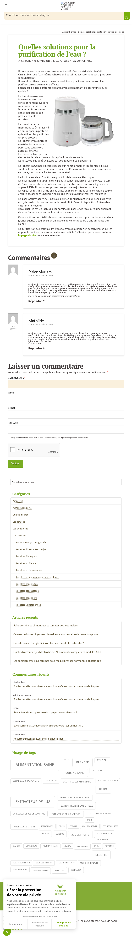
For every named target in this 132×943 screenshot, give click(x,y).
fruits (61, 826)
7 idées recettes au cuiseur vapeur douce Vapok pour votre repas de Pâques (56, 686)
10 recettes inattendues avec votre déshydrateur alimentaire (48, 725)
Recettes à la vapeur (26, 556)
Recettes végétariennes (28, 604)
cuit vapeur (97, 770)
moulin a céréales (50, 846)
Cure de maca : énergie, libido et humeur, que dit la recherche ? (48, 643)
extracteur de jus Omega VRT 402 (29, 813)
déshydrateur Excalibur (108, 781)
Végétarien (76, 870)
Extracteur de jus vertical (66, 814)
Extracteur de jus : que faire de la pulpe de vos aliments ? (45, 712)
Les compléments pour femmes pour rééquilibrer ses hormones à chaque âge (57, 660)
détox (103, 789)
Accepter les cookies (63, 924)
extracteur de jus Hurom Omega (75, 797)
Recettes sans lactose (27, 590)
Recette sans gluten (66, 863)
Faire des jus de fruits (24, 826)
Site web (13, 422)
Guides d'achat (20, 514)
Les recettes (19, 535)
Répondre (35, 301)
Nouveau (67, 846)
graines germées (110, 826)
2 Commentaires (83, 60)
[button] (7, 932)
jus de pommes (102, 840)
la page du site (27, 235)
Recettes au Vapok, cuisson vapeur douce (37, 577)
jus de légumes (104, 833)
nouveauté (82, 846)
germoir (73, 826)
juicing (60, 833)
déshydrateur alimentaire (77, 781)
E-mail (12, 407)
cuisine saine (74, 773)
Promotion (109, 846)
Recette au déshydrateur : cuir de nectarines (38, 738)
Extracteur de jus (32, 801)
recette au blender (21, 863)
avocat (66, 760)
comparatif (102, 760)
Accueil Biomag (69, 31)
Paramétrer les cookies (39, 924)
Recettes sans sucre (26, 597)
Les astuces (62, 60)
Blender (82, 762)
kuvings (16, 846)
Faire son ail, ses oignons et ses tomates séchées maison (45, 625)
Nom (11, 392)
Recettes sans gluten (27, 583)
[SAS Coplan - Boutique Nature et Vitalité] (69, 6)
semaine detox (40, 870)
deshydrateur (51, 781)
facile (89, 820)
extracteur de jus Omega (77, 805)
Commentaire (16, 377)
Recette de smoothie (43, 863)
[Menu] (6, 5)
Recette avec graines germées (32, 542)
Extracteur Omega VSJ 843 (99, 813)
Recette (101, 855)
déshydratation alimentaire (26, 781)
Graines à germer (89, 826)
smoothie (59, 870)
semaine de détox (20, 869)
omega (96, 846)
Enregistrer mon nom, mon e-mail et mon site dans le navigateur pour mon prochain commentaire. (50, 438)
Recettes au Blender (26, 563)
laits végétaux (31, 846)
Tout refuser (15, 924)
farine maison (47, 826)
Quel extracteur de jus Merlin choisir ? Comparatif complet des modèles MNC (57, 651)
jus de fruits (80, 834)
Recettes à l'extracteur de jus (31, 549)
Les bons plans (20, 528)
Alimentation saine (22, 507)
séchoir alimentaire (89, 863)
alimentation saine (35, 764)
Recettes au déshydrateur (29, 570)
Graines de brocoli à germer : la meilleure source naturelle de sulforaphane (55, 634)
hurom (45, 833)
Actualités (18, 500)
